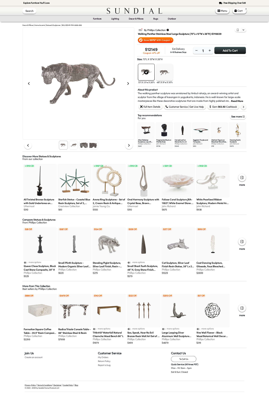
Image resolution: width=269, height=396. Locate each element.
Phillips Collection (38, 222)
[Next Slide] (128, 84)
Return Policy (104, 361)
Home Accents (39, 25)
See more (236, 116)
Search (29, 10)
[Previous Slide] (29, 84)
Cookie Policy (68, 385)
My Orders (103, 357)
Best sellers (28, 288)
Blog (76, 385)
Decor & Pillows (27, 25)
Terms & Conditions (44, 385)
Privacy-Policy (30, 385)
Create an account (33, 357)
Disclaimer (57, 385)
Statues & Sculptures (53, 25)
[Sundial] (134, 11)
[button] (78, 83)
